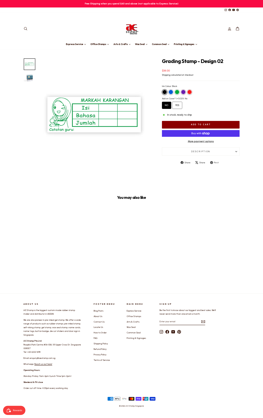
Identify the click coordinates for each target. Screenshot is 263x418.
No (166, 104)
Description (200, 151)
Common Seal (159, 44)
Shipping (166, 75)
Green (177, 92)
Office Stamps (98, 44)
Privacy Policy (100, 354)
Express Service (75, 44)
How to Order (100, 332)
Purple (183, 92)
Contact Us (99, 322)
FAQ (95, 338)
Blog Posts (98, 311)
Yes (177, 104)
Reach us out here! (43, 364)
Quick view (49, 255)
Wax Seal (140, 44)
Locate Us (98, 327)
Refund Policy (100, 349)
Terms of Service (102, 360)
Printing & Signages (184, 44)
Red (189, 92)
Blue (171, 92)
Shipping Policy (101, 343)
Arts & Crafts (120, 44)
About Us (98, 316)
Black (164, 92)
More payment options (201, 141)
